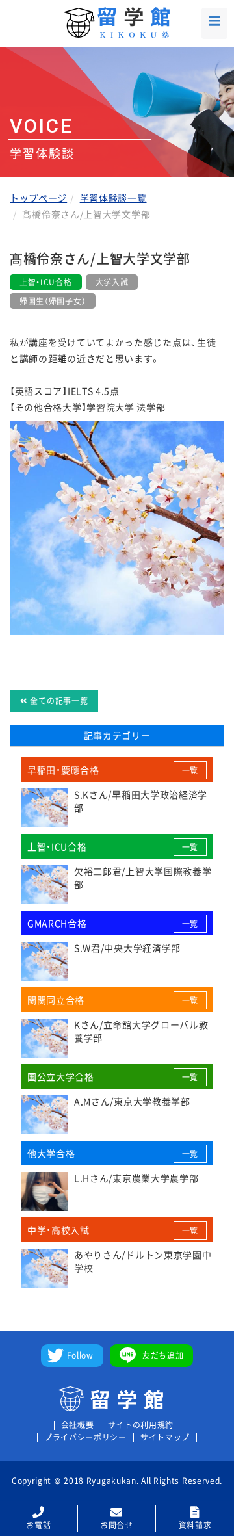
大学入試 (112, 282)
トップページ (38, 197)
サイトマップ (165, 1437)
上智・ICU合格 (46, 282)
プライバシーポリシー (85, 1437)
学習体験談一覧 (113, 197)
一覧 (190, 770)
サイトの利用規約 (141, 1425)
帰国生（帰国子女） (53, 301)
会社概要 (77, 1425)
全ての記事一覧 (58, 701)
